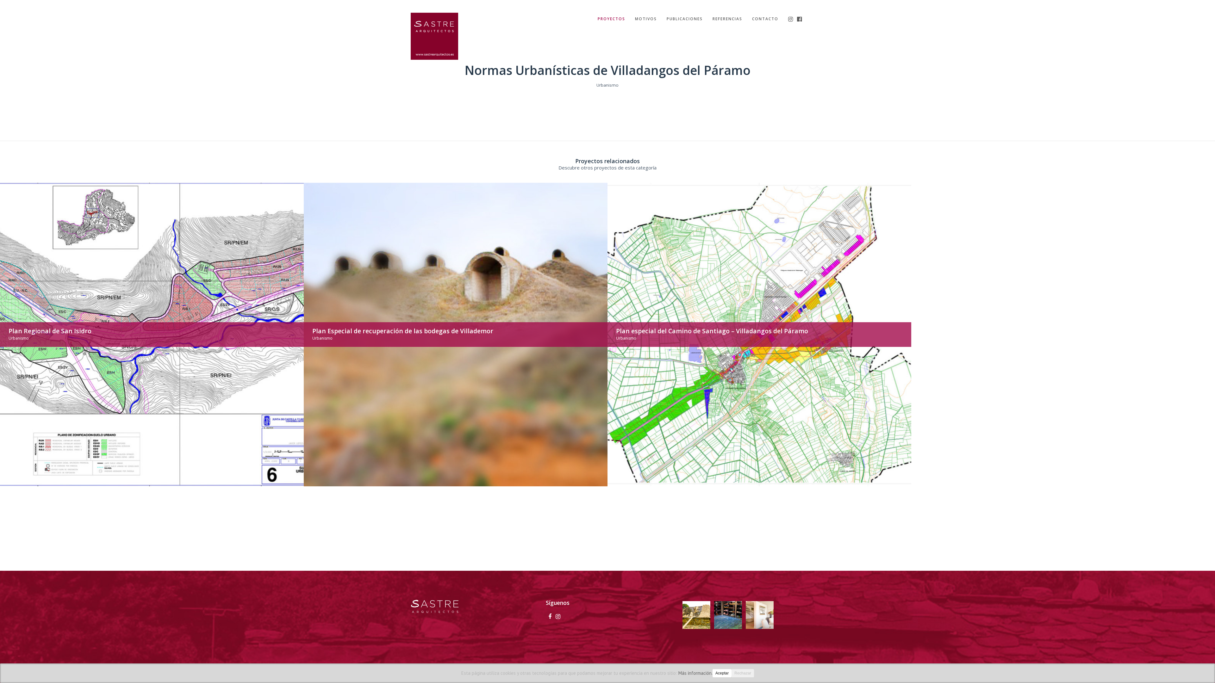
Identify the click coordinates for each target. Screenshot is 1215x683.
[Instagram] (558, 616)
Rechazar (742, 673)
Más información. (695, 673)
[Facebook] (550, 616)
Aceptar (722, 673)
